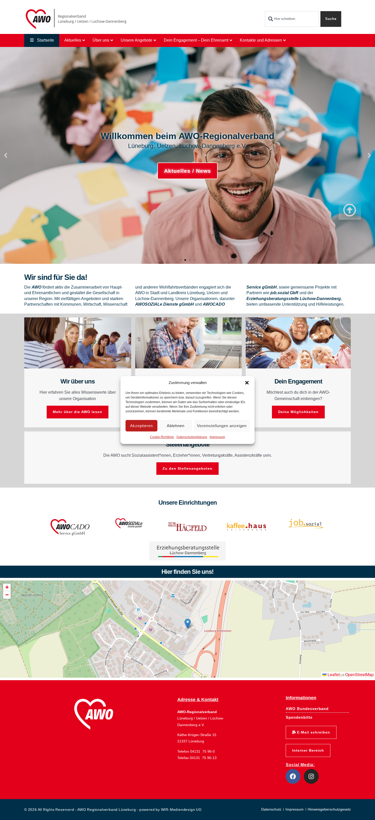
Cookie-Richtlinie (162, 437)
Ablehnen (175, 426)
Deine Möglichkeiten (298, 412)
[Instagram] (311, 776)
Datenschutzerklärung (192, 437)
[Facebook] (293, 776)
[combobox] (292, 19)
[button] (246, 382)
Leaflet (333, 674)
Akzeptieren (141, 426)
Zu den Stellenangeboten (187, 468)
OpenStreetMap (359, 674)
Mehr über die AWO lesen (77, 412)
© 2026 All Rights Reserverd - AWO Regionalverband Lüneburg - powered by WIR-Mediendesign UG (113, 809)
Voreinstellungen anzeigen (222, 426)
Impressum (217, 437)
